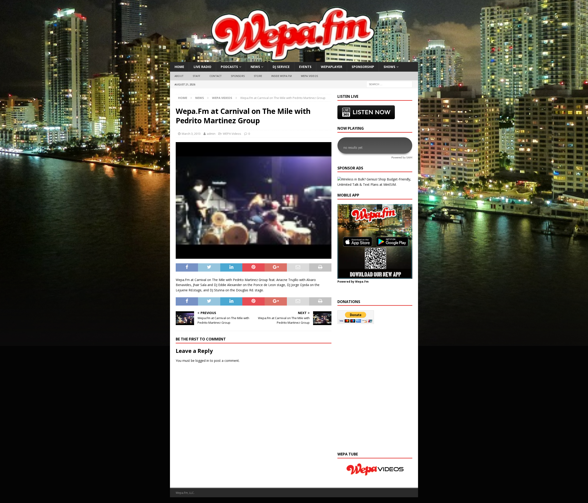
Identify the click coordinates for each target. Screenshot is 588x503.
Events (305, 67)
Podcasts (229, 67)
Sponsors (238, 76)
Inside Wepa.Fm (281, 76)
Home (179, 67)
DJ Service (281, 67)
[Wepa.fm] (291, 59)
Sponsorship (363, 67)
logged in (202, 360)
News (255, 67)
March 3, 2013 (191, 134)
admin (211, 134)
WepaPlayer (331, 67)
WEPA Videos (309, 76)
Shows (389, 67)
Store (258, 76)
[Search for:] (389, 84)
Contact (215, 76)
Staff (196, 76)
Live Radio (202, 67)
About (179, 76)
